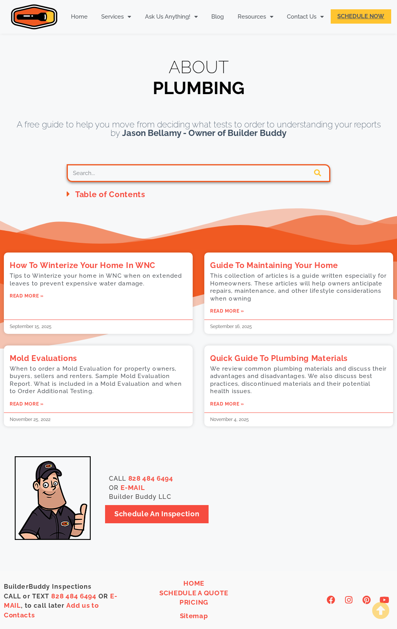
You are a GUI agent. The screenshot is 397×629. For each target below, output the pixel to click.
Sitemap (194, 616)
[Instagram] (349, 600)
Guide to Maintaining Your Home (274, 265)
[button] (198, 194)
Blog (217, 16)
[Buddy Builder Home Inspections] (34, 17)
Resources (252, 16)
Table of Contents (110, 194)
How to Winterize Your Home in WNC (82, 265)
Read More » (27, 296)
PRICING (194, 602)
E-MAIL (133, 488)
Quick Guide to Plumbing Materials (279, 358)
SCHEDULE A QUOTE (193, 593)
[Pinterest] (367, 600)
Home (79, 16)
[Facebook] (331, 600)
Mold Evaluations (43, 358)
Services (112, 16)
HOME (193, 583)
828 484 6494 (150, 478)
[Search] (317, 173)
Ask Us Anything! (167, 16)
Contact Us (301, 16)
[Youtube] (384, 600)
